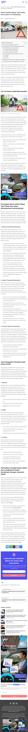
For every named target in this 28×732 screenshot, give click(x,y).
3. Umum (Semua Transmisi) (11, 52)
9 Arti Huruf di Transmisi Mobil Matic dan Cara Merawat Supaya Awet (16, 626)
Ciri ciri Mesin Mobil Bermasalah (10, 44)
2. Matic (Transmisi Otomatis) (11, 50)
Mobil (8, 6)
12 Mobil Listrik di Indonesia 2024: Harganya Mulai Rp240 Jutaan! (15, 610)
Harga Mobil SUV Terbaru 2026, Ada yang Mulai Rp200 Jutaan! (15, 631)
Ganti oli (5, 405)
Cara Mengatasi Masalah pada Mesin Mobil (12, 53)
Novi (2, 18)
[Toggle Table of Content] (24, 43)
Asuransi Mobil (17, 507)
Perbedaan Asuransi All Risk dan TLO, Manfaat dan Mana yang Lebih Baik (16, 616)
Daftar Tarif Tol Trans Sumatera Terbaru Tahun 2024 (16, 621)
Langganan (14, 575)
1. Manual (6, 55)
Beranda (3, 6)
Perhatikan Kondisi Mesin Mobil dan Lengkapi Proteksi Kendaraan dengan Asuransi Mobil (14, 60)
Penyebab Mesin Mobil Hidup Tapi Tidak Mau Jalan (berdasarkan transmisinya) (13, 47)
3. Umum (7, 58)
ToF (2, 582)
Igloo (11, 502)
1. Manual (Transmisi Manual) (11, 49)
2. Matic (6, 56)
